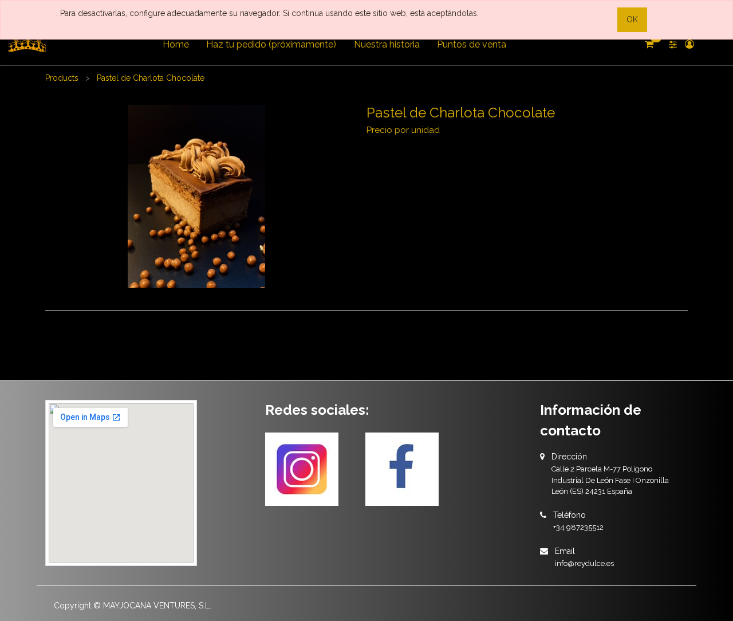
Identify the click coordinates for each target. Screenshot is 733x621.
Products (61, 77)
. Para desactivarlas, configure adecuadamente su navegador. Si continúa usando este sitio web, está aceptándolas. (267, 13)
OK (632, 19)
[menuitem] (175, 44)
